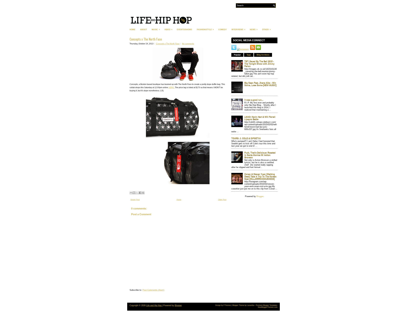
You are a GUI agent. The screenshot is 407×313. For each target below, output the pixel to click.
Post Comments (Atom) (153, 290)
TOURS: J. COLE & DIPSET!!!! (246, 138)
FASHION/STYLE (205, 29)
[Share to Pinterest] (143, 192)
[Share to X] (137, 192)
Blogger (259, 196)
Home (132, 29)
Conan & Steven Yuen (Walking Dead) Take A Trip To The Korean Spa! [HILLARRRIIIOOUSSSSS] (260, 176)
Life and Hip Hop (154, 305)
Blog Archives (263, 55)
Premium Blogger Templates (266, 305)
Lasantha (250, 305)
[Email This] (131, 192)
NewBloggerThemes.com (267, 307)
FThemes (227, 305)
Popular (237, 55)
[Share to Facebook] (140, 192)
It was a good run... (253, 100)
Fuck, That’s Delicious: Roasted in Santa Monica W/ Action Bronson (260, 155)
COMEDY (222, 29)
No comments (188, 44)
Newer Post (135, 200)
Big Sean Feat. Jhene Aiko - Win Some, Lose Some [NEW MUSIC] (260, 84)
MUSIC (156, 29)
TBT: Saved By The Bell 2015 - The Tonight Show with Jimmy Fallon (259, 63)
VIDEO (168, 29)
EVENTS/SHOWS (184, 29)
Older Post (222, 200)
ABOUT (143, 29)
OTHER (266, 29)
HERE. (171, 87)
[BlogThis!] (134, 192)
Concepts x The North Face (146, 39)
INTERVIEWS (238, 29)
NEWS (254, 29)
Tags (249, 55)
